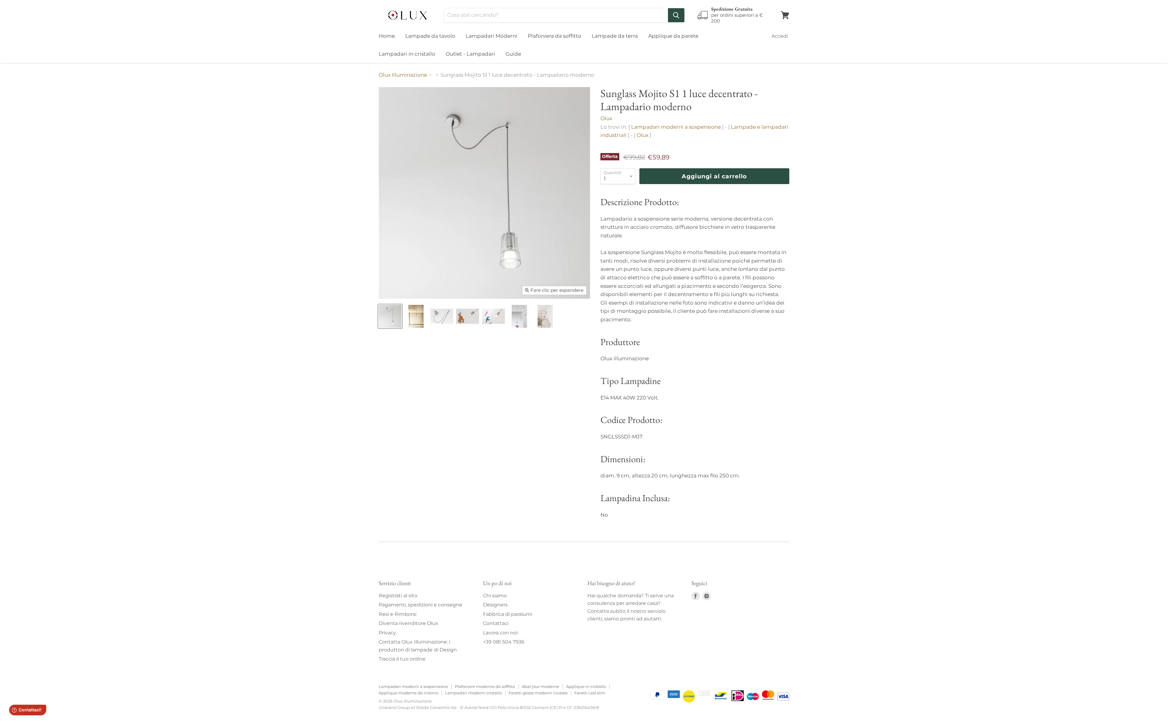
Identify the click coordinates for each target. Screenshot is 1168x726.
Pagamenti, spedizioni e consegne (420, 605)
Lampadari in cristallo (407, 54)
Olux (606, 118)
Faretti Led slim (589, 692)
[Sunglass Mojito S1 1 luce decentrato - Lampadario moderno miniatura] (390, 316)
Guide (513, 54)
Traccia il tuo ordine (402, 659)
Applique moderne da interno (408, 692)
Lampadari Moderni (491, 36)
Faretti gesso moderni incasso (538, 692)
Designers (495, 605)
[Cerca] (676, 15)
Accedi (779, 36)
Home (387, 36)
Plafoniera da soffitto (554, 36)
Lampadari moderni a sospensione (676, 127)
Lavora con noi (500, 633)
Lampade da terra (615, 36)
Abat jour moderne (540, 686)
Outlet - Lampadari (470, 54)
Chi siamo (495, 596)
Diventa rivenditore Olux (408, 623)
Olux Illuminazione (403, 75)
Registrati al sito (398, 596)
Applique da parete (673, 36)
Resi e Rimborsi (397, 614)
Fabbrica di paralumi (507, 614)
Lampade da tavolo (430, 36)
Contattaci (496, 623)
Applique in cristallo (586, 686)
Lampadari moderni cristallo (473, 692)
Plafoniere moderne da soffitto (485, 686)
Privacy (387, 633)
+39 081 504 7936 (503, 642)
